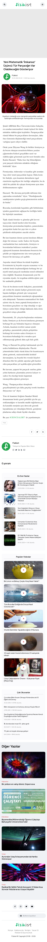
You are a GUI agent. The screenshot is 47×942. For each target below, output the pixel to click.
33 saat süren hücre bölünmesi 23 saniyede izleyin (21, 654)
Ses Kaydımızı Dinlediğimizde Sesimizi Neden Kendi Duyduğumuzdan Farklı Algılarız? (23, 715)
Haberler (5, 782)
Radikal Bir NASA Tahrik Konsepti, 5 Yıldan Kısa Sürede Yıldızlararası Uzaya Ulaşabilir (22, 888)
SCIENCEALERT (17, 417)
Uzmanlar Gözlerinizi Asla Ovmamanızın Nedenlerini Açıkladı (27, 524)
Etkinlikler (5, 817)
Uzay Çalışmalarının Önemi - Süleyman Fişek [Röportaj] (21, 679)
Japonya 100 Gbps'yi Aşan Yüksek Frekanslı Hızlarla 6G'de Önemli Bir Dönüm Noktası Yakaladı (29, 498)
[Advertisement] (23, 33)
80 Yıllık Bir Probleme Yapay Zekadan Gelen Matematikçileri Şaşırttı (29, 537)
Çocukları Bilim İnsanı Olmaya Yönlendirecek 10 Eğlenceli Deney (21, 699)
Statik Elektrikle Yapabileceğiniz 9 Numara (21, 630)
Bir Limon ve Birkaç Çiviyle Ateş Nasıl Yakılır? (21, 581)
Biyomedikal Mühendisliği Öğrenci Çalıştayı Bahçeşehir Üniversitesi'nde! (21, 820)
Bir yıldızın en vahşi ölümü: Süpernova (18, 784)
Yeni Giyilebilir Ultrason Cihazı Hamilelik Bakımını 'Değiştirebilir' (29, 509)
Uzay (3, 854)
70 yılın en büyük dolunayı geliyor (16, 731)
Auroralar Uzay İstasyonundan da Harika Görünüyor (19, 858)
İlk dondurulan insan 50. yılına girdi (16, 724)
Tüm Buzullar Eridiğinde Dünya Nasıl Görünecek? (18, 605)
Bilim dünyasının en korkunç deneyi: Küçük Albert (22, 707)
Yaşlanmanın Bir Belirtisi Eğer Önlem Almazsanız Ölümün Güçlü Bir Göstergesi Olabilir (30, 483)
